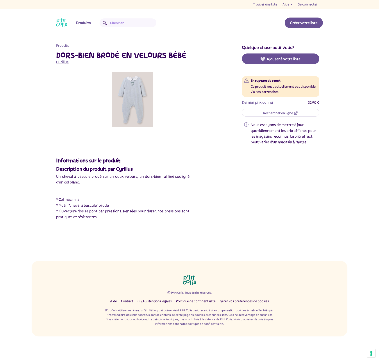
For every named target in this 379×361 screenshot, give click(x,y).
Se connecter (308, 4)
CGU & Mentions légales (155, 301)
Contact (127, 301)
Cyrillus (62, 61)
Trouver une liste (265, 4)
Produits (83, 22)
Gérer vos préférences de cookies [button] (244, 301)
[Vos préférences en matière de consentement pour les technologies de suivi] (371, 353)
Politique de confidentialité (196, 301)
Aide (285, 4)
